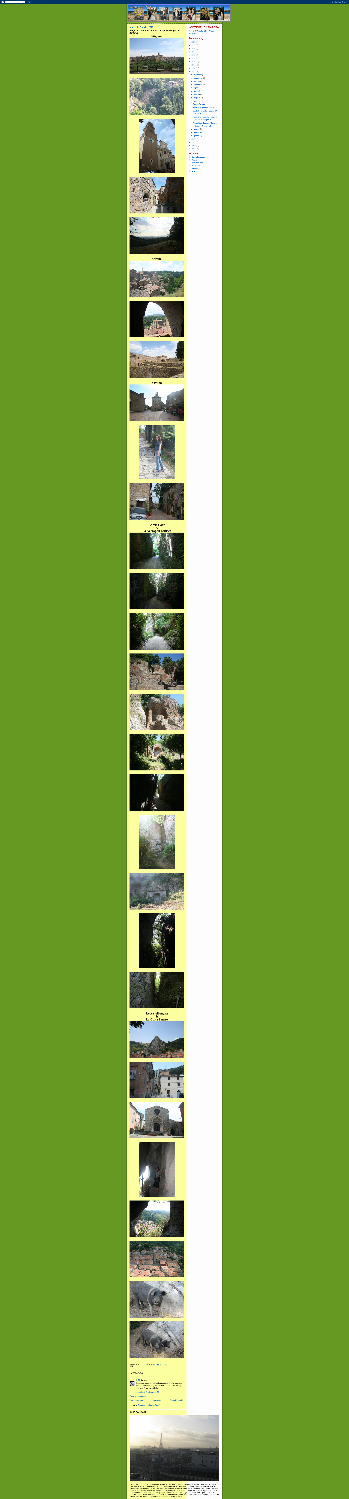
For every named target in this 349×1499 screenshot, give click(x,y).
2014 (194, 62)
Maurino (195, 160)
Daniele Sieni (197, 163)
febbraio (197, 132)
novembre (198, 78)
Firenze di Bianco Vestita (203, 108)
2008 (194, 146)
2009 (194, 142)
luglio (196, 91)
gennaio (197, 136)
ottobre (197, 81)
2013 (194, 65)
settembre (198, 85)
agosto (197, 88)
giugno (197, 94)
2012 (194, 68)
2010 (194, 139)
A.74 (193, 171)
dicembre (198, 75)
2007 (194, 149)
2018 (194, 48)
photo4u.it (196, 168)
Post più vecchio (177, 1400)
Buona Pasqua (199, 104)
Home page (156, 1400)
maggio (197, 98)
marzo (197, 129)
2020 (194, 42)
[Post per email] (157, 1366)
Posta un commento (138, 1396)
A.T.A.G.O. (196, 166)
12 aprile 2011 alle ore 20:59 (147, 1392)
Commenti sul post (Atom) (149, 1405)
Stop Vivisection (198, 157)
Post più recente (136, 1400)
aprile (196, 101)
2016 (194, 55)
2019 (194, 45)
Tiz (139, 1380)
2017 (194, 52)
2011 (194, 71)
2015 (194, 58)
